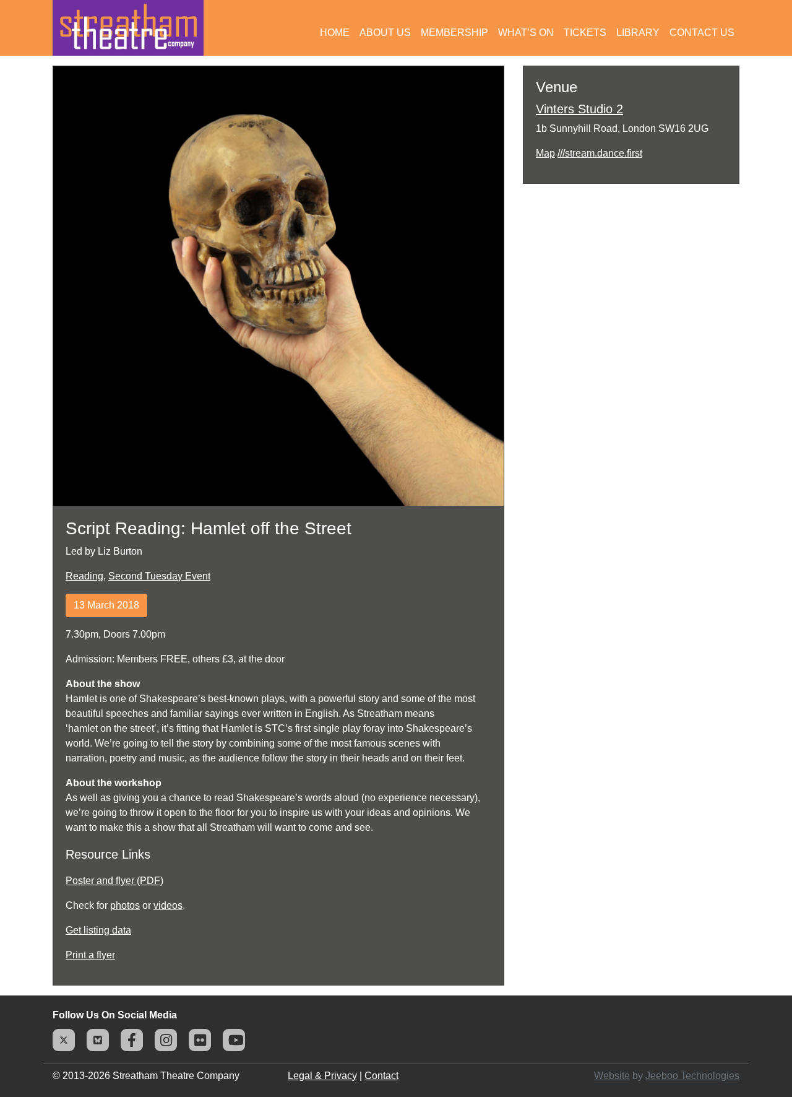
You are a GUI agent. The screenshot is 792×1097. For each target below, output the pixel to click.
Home (335, 32)
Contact (381, 1075)
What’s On (526, 32)
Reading (84, 576)
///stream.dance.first (599, 153)
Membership (454, 32)
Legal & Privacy (322, 1075)
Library (638, 32)
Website (612, 1075)
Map (545, 153)
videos (168, 905)
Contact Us (701, 32)
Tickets (585, 32)
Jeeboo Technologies (692, 1075)
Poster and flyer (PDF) (114, 880)
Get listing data (98, 930)
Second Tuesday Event (159, 576)
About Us (385, 32)
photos (125, 905)
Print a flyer (90, 955)
